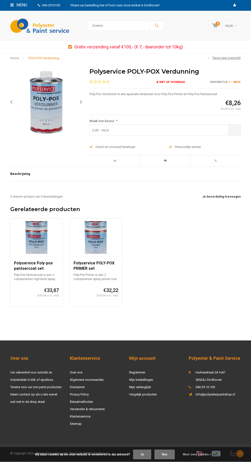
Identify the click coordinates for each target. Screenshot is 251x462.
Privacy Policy (79, 394)
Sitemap (76, 424)
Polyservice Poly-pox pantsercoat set (33, 266)
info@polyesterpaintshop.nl (215, 394)
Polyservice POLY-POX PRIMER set (94, 266)
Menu (21, 5)
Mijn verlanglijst (140, 387)
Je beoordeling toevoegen (221, 196)
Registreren (137, 372)
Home (14, 58)
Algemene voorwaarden (87, 380)
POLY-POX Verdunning (43, 58)
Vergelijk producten (143, 394)
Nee (164, 454)
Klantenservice (80, 416)
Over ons (76, 372)
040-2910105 (51, 5)
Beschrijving (20, 174)
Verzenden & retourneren (87, 409)
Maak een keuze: (103, 121)
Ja (142, 454)
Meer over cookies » (197, 454)
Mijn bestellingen (141, 380)
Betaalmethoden (81, 402)
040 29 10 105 (205, 387)
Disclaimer (77, 387)
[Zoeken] (156, 26)
